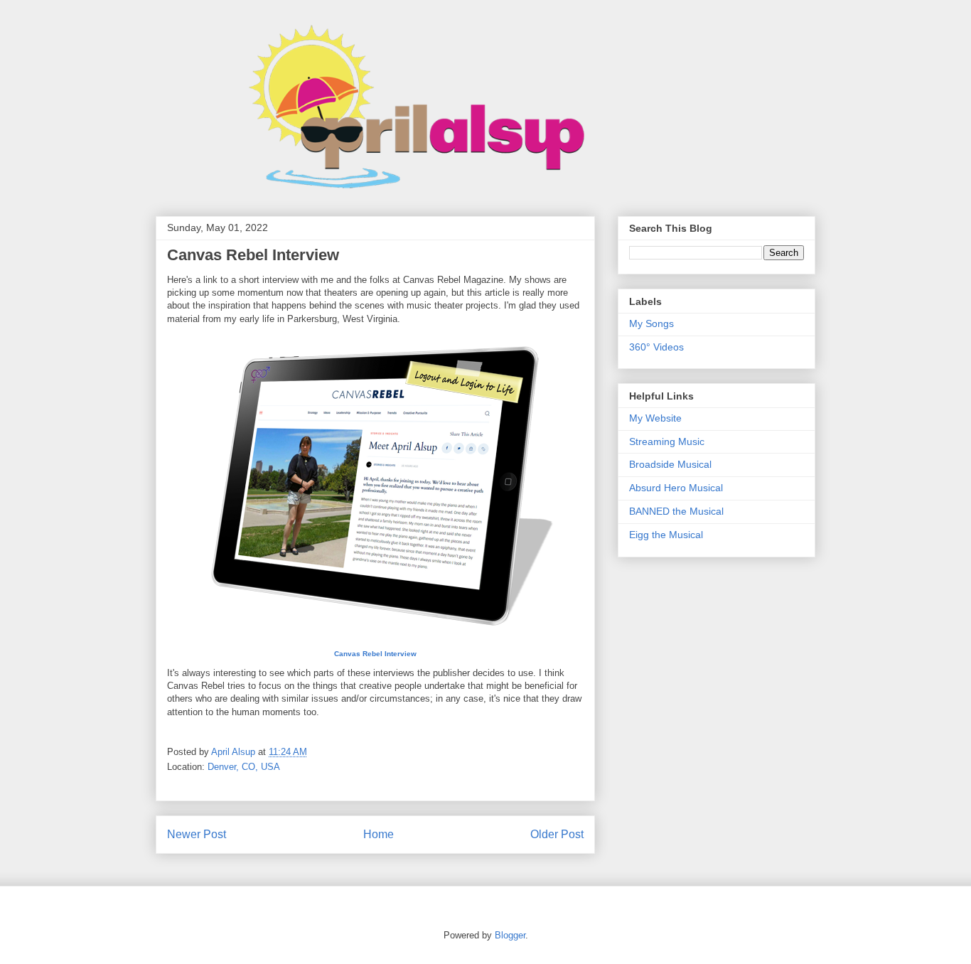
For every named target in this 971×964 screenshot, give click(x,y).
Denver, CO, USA (244, 766)
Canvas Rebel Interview (375, 654)
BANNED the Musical (676, 511)
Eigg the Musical (666, 534)
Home (378, 834)
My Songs (651, 323)
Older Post (557, 834)
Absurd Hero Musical (676, 487)
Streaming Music (666, 441)
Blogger (510, 935)
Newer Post (196, 834)
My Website (655, 418)
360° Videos (656, 347)
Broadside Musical (670, 464)
